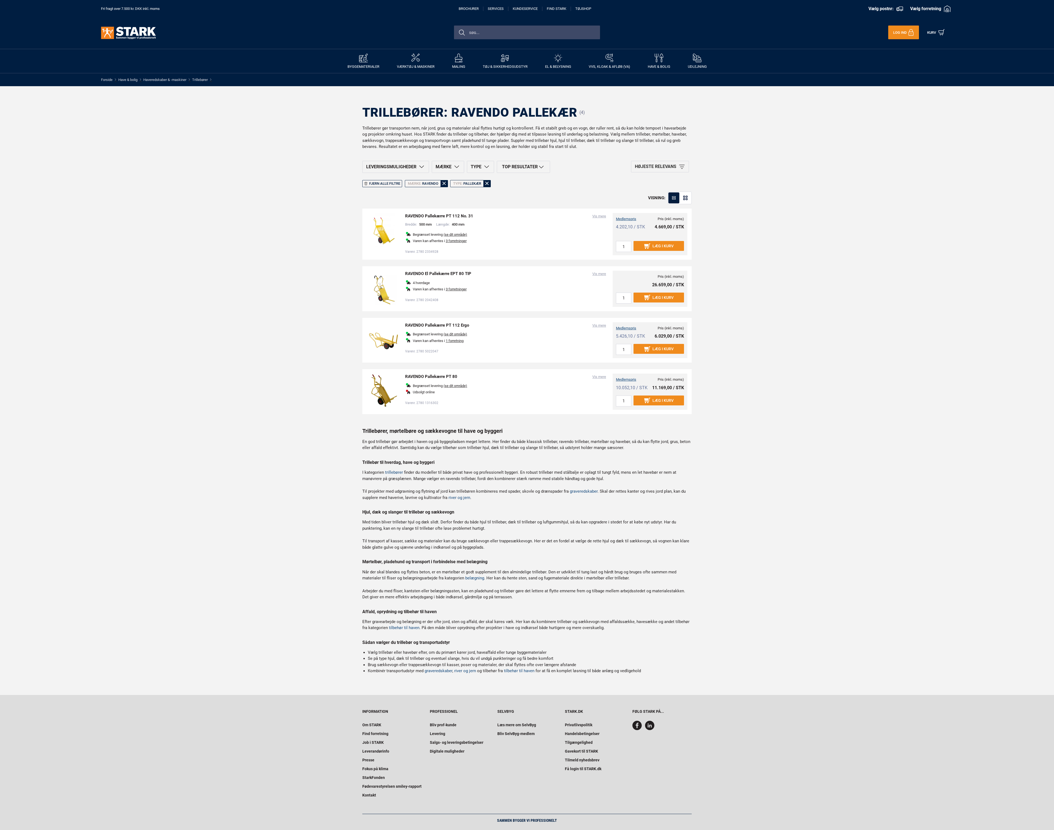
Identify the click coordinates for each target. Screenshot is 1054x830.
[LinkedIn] (649, 729)
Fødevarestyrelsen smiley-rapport (392, 786)
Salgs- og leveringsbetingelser (456, 742)
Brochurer (469, 9)
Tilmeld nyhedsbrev (582, 760)
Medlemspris (626, 219)
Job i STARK (373, 742)
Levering (437, 733)
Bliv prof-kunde (443, 725)
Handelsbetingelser (582, 733)
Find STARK (556, 9)
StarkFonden (373, 777)
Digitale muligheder (447, 751)
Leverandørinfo (375, 751)
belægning (474, 578)
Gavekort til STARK (581, 751)
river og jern (459, 497)
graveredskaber (584, 491)
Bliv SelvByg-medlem (516, 733)
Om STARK (371, 725)
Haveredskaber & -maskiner (164, 80)
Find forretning (375, 733)
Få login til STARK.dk (583, 769)
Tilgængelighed (579, 742)
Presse (368, 760)
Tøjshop (583, 9)
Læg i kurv (663, 246)
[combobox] (527, 32)
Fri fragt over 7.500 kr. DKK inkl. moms (130, 9)
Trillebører (200, 80)
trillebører (394, 472)
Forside (107, 80)
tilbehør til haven (404, 627)
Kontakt (369, 795)
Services (496, 9)
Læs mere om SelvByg (516, 725)
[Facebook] (638, 729)
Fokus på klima (375, 769)
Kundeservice (525, 9)
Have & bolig (128, 80)
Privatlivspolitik (578, 725)
